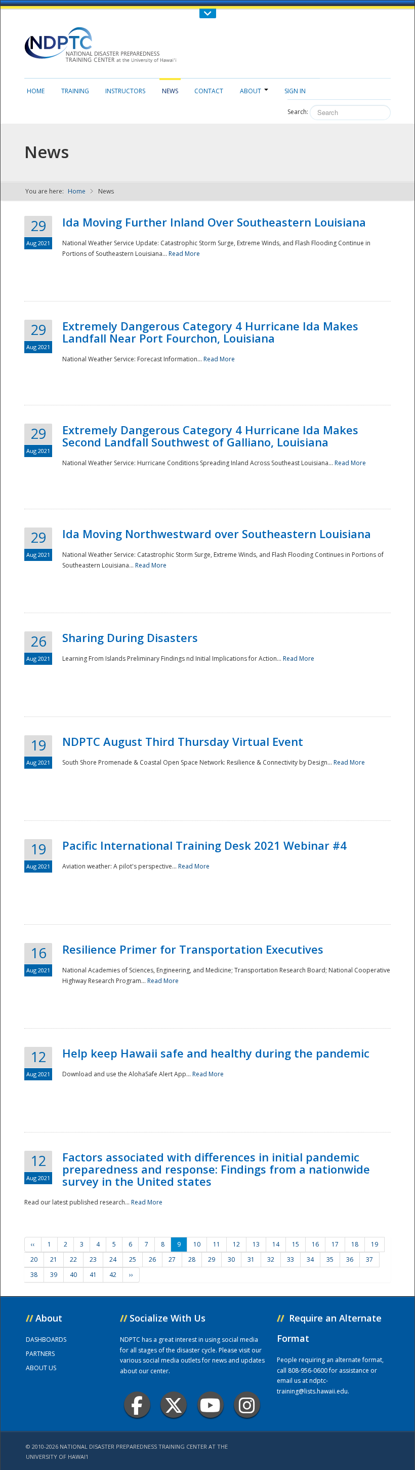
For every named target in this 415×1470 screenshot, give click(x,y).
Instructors (125, 91)
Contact (208, 91)
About (250, 91)
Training (75, 91)
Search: (297, 111)
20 (33, 1259)
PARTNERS (40, 1353)
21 (53, 1259)
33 (290, 1259)
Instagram (247, 1404)
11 (216, 1244)
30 (231, 1259)
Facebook (137, 1404)
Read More (184, 253)
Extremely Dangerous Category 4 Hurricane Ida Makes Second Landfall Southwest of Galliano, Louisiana (210, 435)
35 (330, 1259)
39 (53, 1274)
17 (335, 1244)
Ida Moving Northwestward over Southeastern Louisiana (216, 533)
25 (132, 1259)
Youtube (210, 1404)
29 (211, 1259)
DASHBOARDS (46, 1339)
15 (295, 1244)
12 (236, 1244)
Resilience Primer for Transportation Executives (192, 949)
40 (73, 1274)
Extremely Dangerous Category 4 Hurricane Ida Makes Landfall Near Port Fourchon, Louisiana (210, 332)
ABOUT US (41, 1368)
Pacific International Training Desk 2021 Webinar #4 (204, 845)
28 (191, 1259)
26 (152, 1259)
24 (112, 1259)
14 (275, 1244)
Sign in (295, 91)
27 (172, 1259)
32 (270, 1259)
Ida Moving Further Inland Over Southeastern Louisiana (214, 222)
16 (315, 1244)
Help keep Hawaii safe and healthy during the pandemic (215, 1053)
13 (256, 1244)
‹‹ (33, 1244)
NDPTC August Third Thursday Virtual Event (182, 741)
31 (251, 1259)
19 (374, 1244)
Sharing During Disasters (130, 637)
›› (131, 1274)
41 (93, 1274)
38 (33, 1274)
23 (93, 1259)
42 (112, 1274)
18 (354, 1244)
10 (196, 1244)
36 (349, 1259)
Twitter (173, 1404)
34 (310, 1259)
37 (369, 1259)
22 (73, 1259)
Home (36, 91)
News (170, 91)
